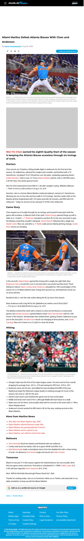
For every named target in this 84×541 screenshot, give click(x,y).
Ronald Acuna (29, 319)
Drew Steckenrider (55, 314)
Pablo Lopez (66, 465)
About (10, 512)
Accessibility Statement (66, 520)
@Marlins (40, 303)
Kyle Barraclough (15, 449)
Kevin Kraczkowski (13, 46)
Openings (26, 512)
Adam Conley (26, 287)
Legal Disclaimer (46, 520)
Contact (43, 512)
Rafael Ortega (50, 215)
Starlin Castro (11, 224)
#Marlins (63, 186)
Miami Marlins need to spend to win (23, 430)
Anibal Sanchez (12, 178)
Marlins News (18, 496)
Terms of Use (13, 520)
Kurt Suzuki (31, 452)
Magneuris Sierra (13, 284)
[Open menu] (5, 3)
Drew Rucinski (14, 443)
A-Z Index (12, 524)
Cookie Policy (28, 520)
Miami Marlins (44, 178)
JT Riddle (38, 224)
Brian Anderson (38, 287)
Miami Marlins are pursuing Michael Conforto (27, 427)
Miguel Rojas (24, 281)
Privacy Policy (62, 516)
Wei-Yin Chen (14, 151)
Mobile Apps (13, 516)
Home (8, 496)
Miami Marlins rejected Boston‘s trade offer (26, 424)
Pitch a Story (45, 516)
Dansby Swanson (23, 314)
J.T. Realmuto (28, 218)
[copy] (18, 51)
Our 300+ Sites (62, 512)
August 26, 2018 (40, 188)
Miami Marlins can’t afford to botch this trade (27, 433)
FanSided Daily (29, 516)
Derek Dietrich (47, 221)
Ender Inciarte (59, 452)
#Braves (70, 186)
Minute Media (13, 529)
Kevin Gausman (32, 468)
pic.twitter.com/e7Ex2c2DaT (56, 303)
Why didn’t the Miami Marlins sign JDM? (25, 422)
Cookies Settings (29, 524)
